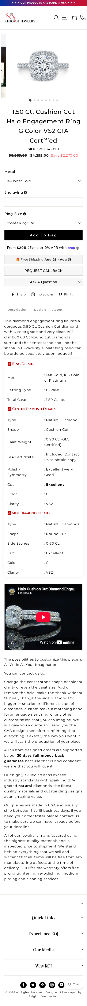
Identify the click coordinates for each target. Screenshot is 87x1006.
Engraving (13, 192)
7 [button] (54, 100)
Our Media (43, 949)
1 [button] (30, 100)
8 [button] (57, 100)
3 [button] (38, 100)
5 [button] (46, 100)
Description (17, 310)
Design (40, 310)
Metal (9, 172)
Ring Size (13, 214)
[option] (43, 66)
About (57, 310)
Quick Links (43, 917)
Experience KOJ (43, 933)
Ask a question (43, 282)
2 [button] (35, 100)
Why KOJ (43, 966)
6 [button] (50, 100)
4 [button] (42, 100)
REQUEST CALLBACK (43, 271)
